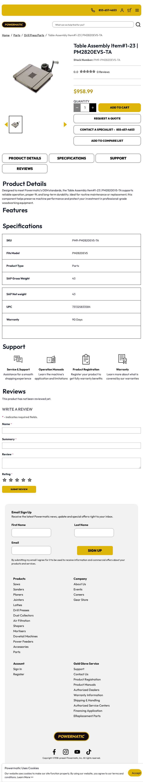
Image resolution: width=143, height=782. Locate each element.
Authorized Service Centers (92, 705)
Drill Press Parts (34, 35)
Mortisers (19, 631)
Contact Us (81, 674)
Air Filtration (21, 620)
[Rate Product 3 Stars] (17, 480)
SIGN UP (95, 550)
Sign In (17, 669)
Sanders (18, 589)
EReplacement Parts (87, 716)
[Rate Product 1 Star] (4, 480)
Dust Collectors (23, 615)
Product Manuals (85, 684)
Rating (7, 474)
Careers (79, 594)
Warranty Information (88, 695)
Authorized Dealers (86, 690)
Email (15, 542)
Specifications (71, 158)
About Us (80, 584)
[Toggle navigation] (137, 10)
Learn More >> (25, 777)
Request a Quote (107, 118)
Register (18, 674)
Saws (16, 584)
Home (6, 35)
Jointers (18, 599)
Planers (18, 594)
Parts (16, 35)
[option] (15, 124)
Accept (136, 773)
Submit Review (19, 489)
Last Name (81, 525)
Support (118, 158)
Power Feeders (23, 641)
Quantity (81, 101)
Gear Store (81, 599)
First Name (19, 525)
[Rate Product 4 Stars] (23, 480)
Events (78, 589)
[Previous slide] (6, 124)
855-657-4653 (108, 10)
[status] (85, 107)
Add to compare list (107, 140)
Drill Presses (21, 610)
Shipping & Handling (87, 700)
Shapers (18, 626)
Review (7, 454)
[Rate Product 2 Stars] (10, 480)
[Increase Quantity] (92, 107)
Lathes (17, 605)
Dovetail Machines (25, 636)
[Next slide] (65, 124)
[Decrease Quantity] (77, 107)
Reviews (25, 168)
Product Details (25, 158)
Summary (9, 439)
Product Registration (87, 679)
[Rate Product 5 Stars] (29, 480)
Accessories (20, 646)
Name (7, 424)
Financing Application (88, 710)
